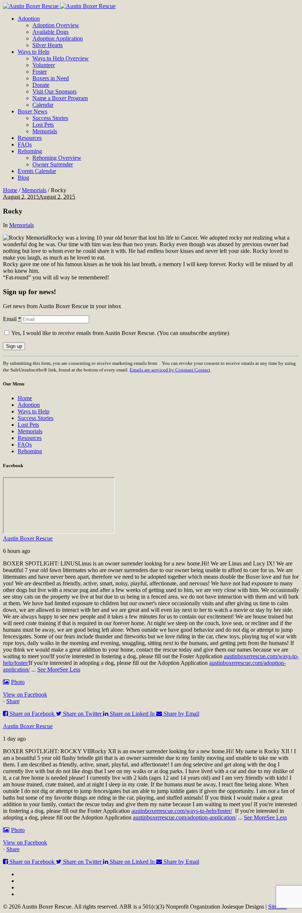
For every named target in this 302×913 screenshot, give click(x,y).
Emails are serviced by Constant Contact (170, 370)
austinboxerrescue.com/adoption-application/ (184, 817)
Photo (18, 682)
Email (12, 319)
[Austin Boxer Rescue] (59, 6)
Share (13, 701)
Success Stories (35, 418)
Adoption (29, 405)
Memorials (34, 190)
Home (10, 190)
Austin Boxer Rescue (28, 538)
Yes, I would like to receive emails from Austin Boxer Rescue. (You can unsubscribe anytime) (119, 333)
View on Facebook (25, 694)
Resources (30, 438)
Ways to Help (33, 411)
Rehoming (30, 451)
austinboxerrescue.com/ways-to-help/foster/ (181, 811)
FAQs (25, 444)
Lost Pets (28, 425)
